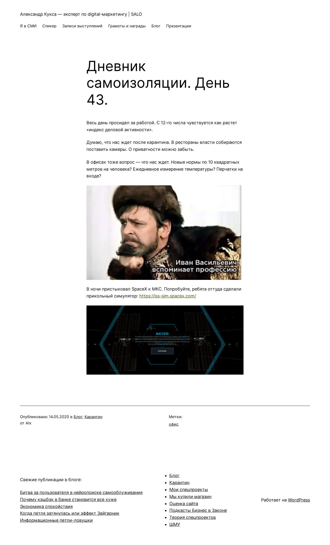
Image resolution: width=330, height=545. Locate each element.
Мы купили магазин (190, 496)
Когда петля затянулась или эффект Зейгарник (69, 513)
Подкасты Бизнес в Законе (198, 510)
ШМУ (174, 524)
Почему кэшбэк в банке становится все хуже (68, 499)
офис (174, 424)
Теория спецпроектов (192, 517)
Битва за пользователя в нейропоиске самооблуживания (81, 492)
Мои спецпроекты (188, 489)
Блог (78, 416)
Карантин (93, 416)
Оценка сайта (183, 503)
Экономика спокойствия (46, 506)
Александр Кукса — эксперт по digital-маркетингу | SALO (81, 14)
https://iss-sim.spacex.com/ (167, 295)
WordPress (299, 499)
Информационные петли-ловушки (56, 520)
